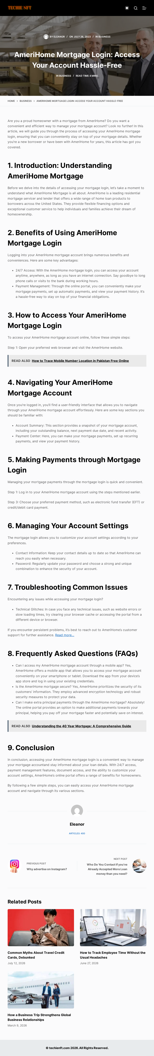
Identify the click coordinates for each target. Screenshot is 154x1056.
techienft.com (59, 1048)
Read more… (64, 635)
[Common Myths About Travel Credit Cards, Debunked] (41, 927)
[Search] (135, 8)
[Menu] (144, 8)
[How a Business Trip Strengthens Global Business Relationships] (41, 989)
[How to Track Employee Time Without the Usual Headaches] (113, 927)
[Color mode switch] (127, 8)
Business (104, 36)
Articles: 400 (77, 833)
